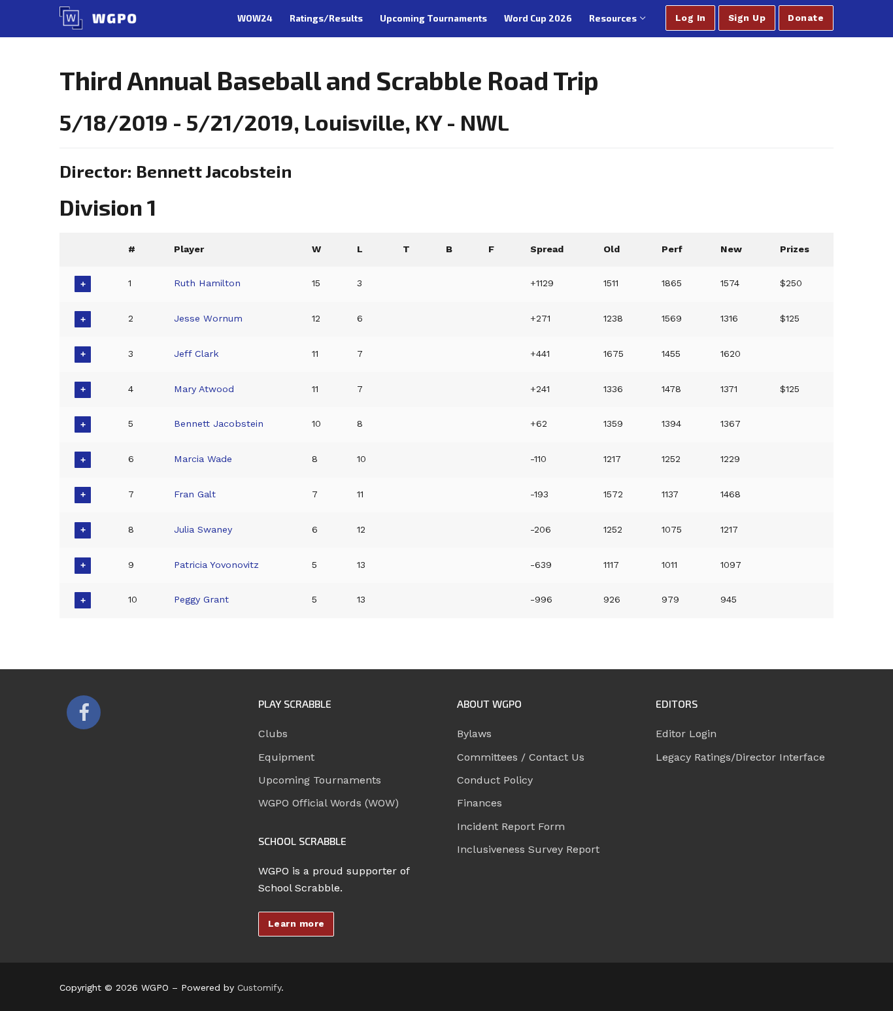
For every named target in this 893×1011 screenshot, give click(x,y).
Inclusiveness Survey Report (528, 849)
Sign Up (747, 17)
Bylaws (474, 733)
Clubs (273, 733)
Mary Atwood (204, 389)
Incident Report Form (511, 826)
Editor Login (686, 733)
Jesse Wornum (208, 318)
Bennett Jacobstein (218, 423)
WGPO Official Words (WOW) (328, 803)
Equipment (286, 757)
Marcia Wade (203, 459)
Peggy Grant (201, 599)
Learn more (296, 923)
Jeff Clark (196, 353)
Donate (806, 17)
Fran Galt (195, 494)
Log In (690, 17)
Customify (259, 987)
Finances (479, 803)
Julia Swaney (203, 529)
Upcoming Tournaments (319, 780)
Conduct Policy (495, 780)
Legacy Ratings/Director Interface (740, 757)
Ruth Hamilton (207, 283)
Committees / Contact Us (520, 757)
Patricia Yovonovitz (216, 564)
